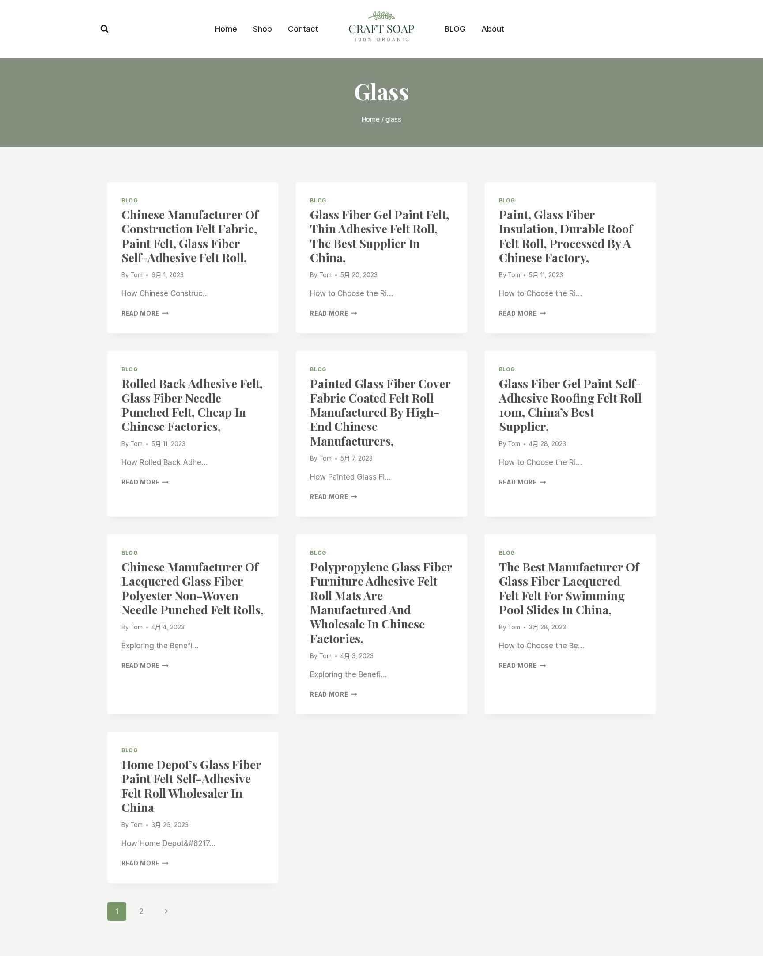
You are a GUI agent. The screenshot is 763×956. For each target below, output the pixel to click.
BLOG (455, 29)
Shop (262, 29)
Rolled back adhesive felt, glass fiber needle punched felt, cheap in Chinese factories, (192, 404)
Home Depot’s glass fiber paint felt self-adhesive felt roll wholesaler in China (191, 785)
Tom (136, 274)
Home (226, 29)
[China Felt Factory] (381, 28)
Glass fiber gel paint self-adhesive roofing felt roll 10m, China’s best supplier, (570, 404)
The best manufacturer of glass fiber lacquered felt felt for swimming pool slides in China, (569, 588)
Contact (303, 29)
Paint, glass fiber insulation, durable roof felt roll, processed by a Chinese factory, (566, 235)
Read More (145, 313)
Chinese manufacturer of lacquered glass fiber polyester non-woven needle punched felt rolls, (192, 588)
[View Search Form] (104, 29)
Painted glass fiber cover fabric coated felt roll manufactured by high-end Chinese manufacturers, (380, 412)
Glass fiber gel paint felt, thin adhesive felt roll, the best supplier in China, (379, 235)
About (492, 29)
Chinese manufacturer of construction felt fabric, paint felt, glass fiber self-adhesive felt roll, (189, 235)
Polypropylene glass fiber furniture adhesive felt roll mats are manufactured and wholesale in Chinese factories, (381, 602)
